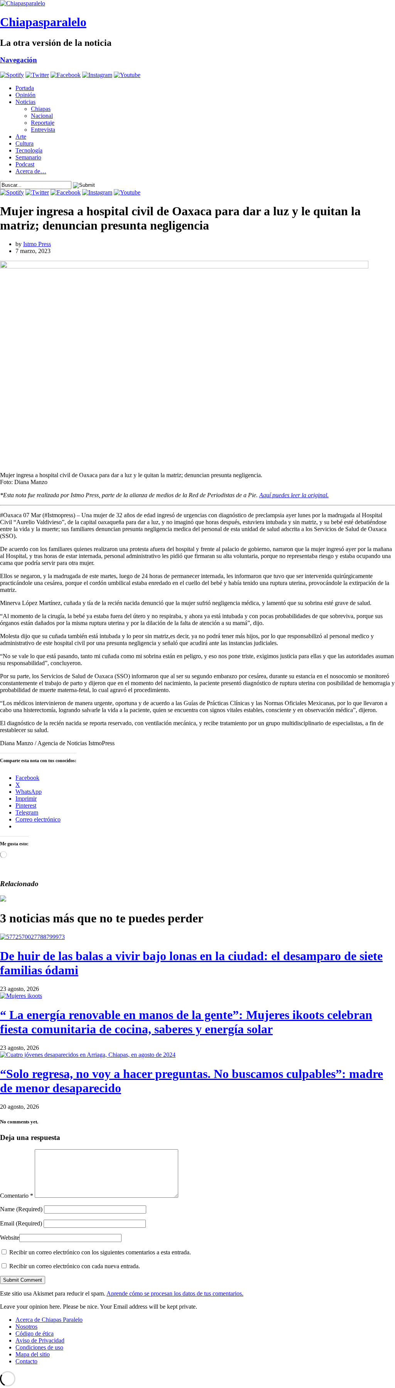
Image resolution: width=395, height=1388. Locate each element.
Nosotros (26, 1326)
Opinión (25, 95)
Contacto (26, 1361)
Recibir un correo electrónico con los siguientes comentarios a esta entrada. (100, 1252)
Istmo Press (37, 244)
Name (21, 1209)
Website (9, 1237)
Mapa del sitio (32, 1354)
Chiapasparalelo (43, 22)
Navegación (18, 60)
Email (21, 1223)
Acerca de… (30, 171)
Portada (24, 88)
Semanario (28, 157)
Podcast (24, 164)
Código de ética (34, 1333)
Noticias (25, 102)
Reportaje (42, 122)
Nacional (42, 115)
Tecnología (28, 150)
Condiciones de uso (39, 1347)
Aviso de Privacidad (39, 1340)
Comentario (16, 1195)
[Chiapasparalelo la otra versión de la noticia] (197, 3)
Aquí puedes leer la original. (294, 495)
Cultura (24, 143)
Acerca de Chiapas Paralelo (49, 1319)
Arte (20, 136)
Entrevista (43, 129)
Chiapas (41, 109)
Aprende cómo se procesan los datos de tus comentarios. (174, 1293)
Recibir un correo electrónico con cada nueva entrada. (74, 1266)
